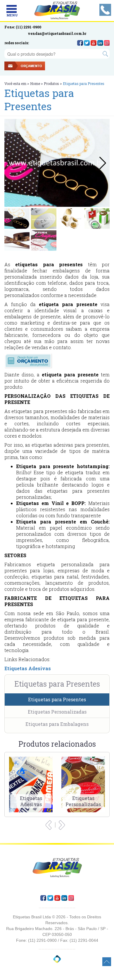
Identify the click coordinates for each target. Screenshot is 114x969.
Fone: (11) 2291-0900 (22, 27)
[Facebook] (80, 43)
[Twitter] (87, 43)
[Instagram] (107, 43)
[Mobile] (11, 9)
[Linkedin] (100, 43)
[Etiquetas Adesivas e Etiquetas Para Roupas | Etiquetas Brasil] (57, 10)
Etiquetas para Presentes (57, 699)
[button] (103, 162)
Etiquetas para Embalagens (57, 724)
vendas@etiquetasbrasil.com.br (57, 33)
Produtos (51, 83)
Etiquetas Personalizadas (57, 712)
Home (35, 83)
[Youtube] (93, 43)
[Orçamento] (32, 67)
